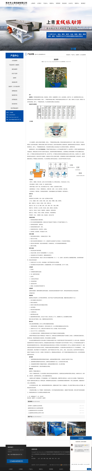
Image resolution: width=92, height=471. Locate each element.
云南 (59, 458)
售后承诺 (64, 3)
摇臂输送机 (14, 90)
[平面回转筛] (16, 5)
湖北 (47, 458)
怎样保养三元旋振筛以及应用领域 (35, 405)
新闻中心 (52, 3)
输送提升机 (14, 95)
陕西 (44, 458)
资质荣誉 (58, 3)
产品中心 (45, 3)
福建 (50, 458)
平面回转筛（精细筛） (14, 64)
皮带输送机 (14, 99)
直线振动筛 (14, 82)
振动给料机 (14, 103)
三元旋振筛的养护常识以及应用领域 (35, 410)
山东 (39, 458)
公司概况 (21, 469)
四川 (56, 458)
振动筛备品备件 (14, 108)
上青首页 (33, 3)
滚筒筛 (14, 77)
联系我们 (83, 3)
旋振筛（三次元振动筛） (14, 86)
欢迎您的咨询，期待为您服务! (81, 441)
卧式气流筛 (14, 73)
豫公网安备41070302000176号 (68, 464)
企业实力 (70, 3)
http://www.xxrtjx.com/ (13, 117)
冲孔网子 (42, 396)
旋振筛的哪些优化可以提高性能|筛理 (35, 408)
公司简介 (39, 3)
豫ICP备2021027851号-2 (55, 464)
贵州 (53, 458)
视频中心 (77, 3)
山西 (42, 458)
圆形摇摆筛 (14, 69)
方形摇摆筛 (14, 60)
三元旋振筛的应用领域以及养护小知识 (36, 412)
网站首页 (68, 54)
